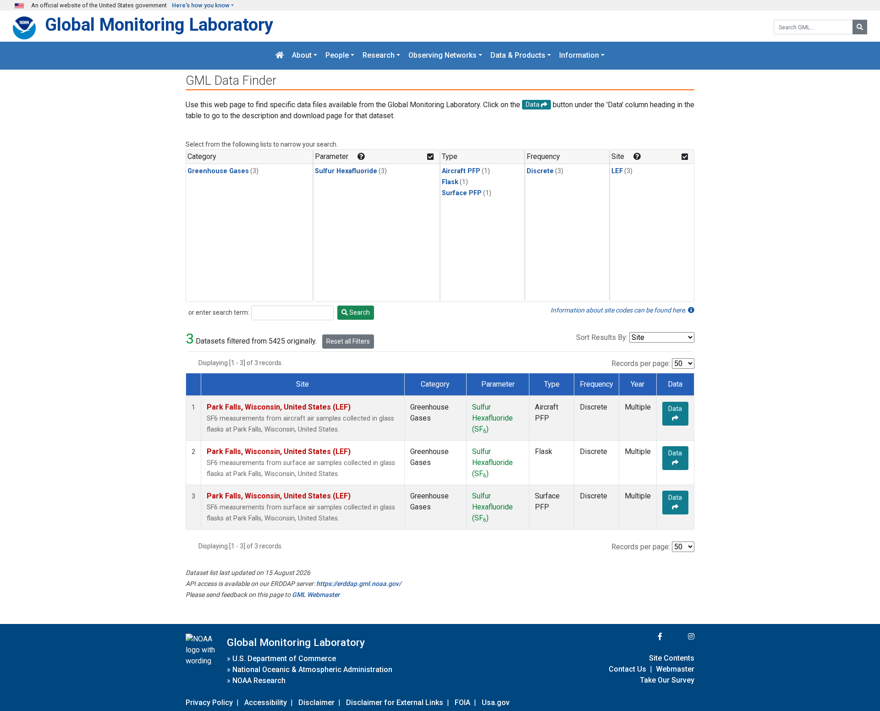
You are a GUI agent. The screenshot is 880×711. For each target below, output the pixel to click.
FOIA (462, 702)
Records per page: (640, 363)
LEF (617, 171)
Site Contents (671, 658)
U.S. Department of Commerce (284, 658)
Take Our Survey (667, 680)
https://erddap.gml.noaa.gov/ (358, 583)
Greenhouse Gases (218, 171)
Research (379, 55)
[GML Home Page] (279, 55)
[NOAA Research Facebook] (647, 636)
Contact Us (627, 669)
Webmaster (675, 669)
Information (579, 55)
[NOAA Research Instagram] (679, 636)
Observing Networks (442, 55)
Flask (450, 182)
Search (359, 312)
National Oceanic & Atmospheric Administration (312, 669)
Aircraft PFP (461, 171)
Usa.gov (496, 702)
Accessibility (265, 702)
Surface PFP (462, 193)
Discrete (540, 171)
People (337, 55)
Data (675, 408)
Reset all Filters (348, 341)
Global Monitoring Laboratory (159, 24)
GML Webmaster (316, 594)
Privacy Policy (209, 702)
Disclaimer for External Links (394, 702)
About (302, 55)
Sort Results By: (601, 337)
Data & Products (517, 55)
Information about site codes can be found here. (619, 310)
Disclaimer (316, 702)
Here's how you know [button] (201, 5)
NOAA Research (259, 680)
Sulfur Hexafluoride (346, 171)
